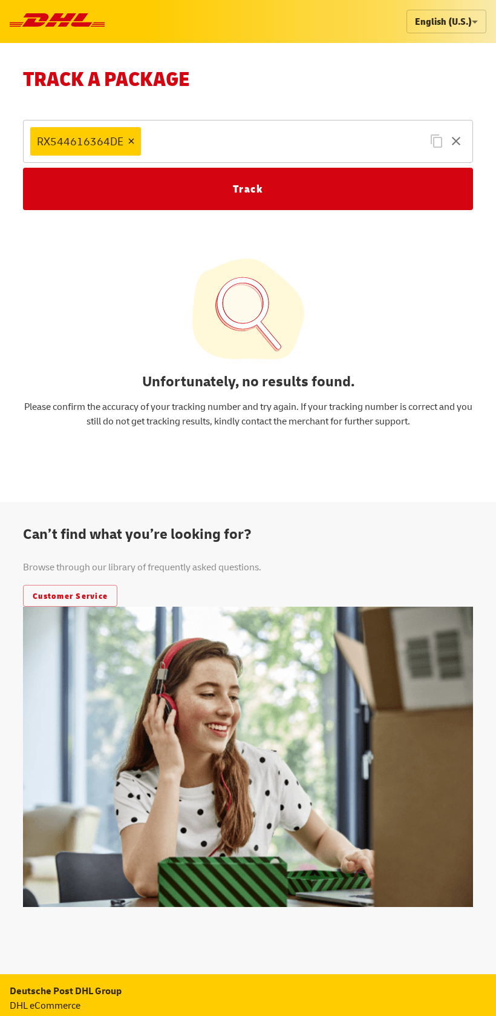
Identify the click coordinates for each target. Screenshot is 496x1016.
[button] (85, 141)
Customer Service (70, 595)
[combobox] (281, 141)
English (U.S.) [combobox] (443, 21)
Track (248, 188)
